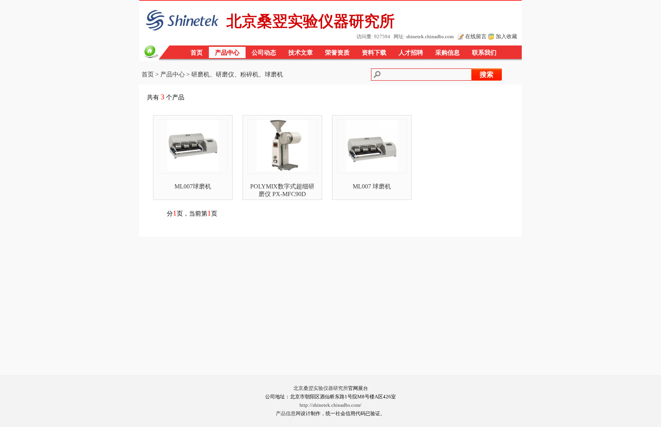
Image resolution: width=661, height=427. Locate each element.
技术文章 (300, 52)
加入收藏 (506, 36)
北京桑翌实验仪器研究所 (320, 388)
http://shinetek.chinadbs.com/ (330, 405)
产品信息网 (288, 413)
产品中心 (227, 52)
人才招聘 (411, 52)
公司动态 (264, 52)
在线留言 (476, 36)
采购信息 (447, 52)
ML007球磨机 (192, 186)
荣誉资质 (337, 52)
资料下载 (374, 52)
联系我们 (484, 52)
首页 (196, 52)
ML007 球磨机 (372, 186)
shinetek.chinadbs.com (430, 36)
